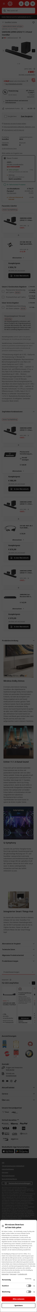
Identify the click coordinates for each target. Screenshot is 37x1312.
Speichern (18, 1305)
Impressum (13, 1274)
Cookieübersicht (22, 1274)
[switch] (28, 1286)
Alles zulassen (18, 1299)
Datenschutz (5, 1274)
